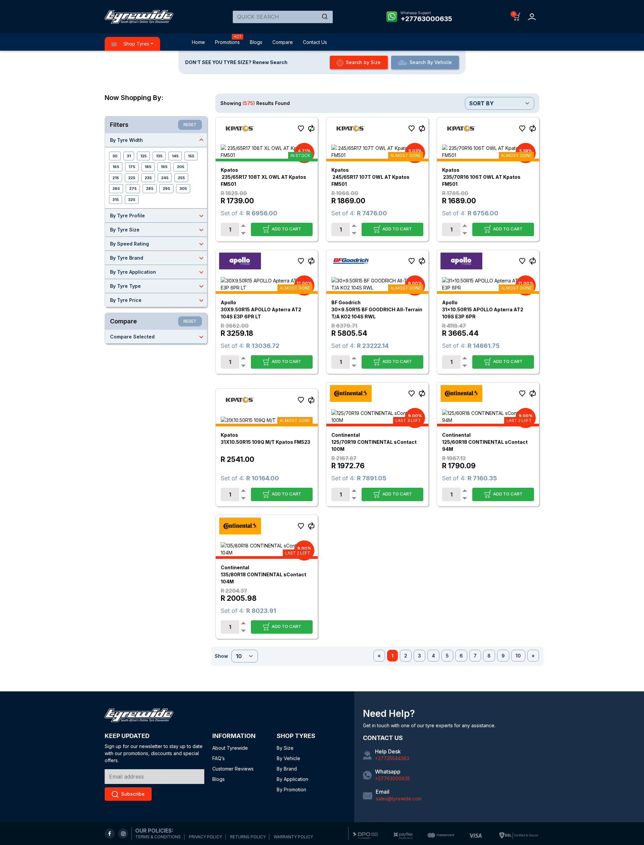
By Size (285, 748)
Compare (282, 42)
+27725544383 (392, 758)
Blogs (256, 42)
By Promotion (291, 789)
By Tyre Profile (157, 215)
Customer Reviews (233, 769)
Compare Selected (157, 336)
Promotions (227, 42)
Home (198, 42)
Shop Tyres (135, 44)
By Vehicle (288, 758)
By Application (292, 779)
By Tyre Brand (157, 258)
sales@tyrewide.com (399, 798)
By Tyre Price (157, 300)
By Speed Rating (157, 244)
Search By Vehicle (431, 62)
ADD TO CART (286, 228)
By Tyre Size (157, 229)
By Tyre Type (157, 286)
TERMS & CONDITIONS (158, 836)
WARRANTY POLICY (293, 836)
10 (518, 655)
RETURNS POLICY (248, 836)
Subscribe (133, 794)
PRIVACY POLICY (205, 836)
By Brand (287, 769)
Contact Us (315, 42)
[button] (517, 16)
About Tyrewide (230, 748)
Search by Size (363, 62)
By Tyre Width (157, 140)
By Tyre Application (157, 272)
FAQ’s (218, 758)
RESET (190, 124)
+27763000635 (426, 19)
